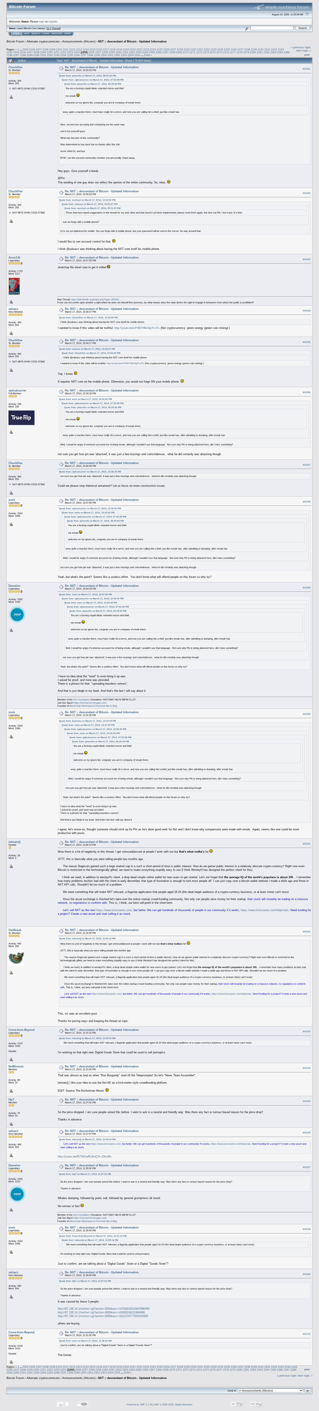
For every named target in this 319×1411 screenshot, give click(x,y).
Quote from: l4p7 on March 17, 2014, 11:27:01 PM (85, 1174)
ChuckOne (15, 67)
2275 (219, 52)
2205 (25, 49)
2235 (227, 49)
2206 (32, 49)
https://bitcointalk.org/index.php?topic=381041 (95, 299)
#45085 (307, 342)
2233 (213, 49)
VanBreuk (14, 930)
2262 (132, 52)
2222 (139, 49)
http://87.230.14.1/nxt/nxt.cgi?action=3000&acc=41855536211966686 (101, 1312)
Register (57, 33)
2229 (187, 49)
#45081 (307, 69)
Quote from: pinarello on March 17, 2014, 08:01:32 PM (87, 75)
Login (46, 33)
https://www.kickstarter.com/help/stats (265, 910)
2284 (280, 52)
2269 (179, 52)
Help (26, 33)
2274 (213, 52)
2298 (90, 55)
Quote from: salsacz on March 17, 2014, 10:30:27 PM (87, 349)
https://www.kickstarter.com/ (114, 910)
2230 (193, 49)
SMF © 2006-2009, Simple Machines (173, 1404)
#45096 (307, 1132)
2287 (16, 55)
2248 (36, 52)
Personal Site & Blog (106, 706)
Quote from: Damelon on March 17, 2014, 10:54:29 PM (87, 721)
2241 (267, 49)
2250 (50, 52)
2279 (246, 52)
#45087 (307, 465)
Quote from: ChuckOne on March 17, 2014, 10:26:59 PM (88, 317)
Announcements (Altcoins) (78, 41)
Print (307, 54)
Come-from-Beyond (21, 1029)
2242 (274, 49)
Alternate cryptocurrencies (43, 41)
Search (36, 33)
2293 (57, 55)
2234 (220, 49)
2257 (98, 52)
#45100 (307, 1334)
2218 (113, 49)
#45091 (307, 843)
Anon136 (14, 257)
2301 (110, 55)
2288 (23, 55)
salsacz (13, 308)
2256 (92, 52)
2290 (36, 55)
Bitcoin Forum (15, 41)
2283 (273, 52)
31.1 (48, 28)
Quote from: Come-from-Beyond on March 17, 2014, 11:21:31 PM (93, 1236)
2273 (206, 52)
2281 (260, 52)
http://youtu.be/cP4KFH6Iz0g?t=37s (137, 328)
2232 (207, 49)
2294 (63, 55)
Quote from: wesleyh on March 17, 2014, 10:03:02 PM (87, 200)
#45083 (307, 259)
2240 (261, 49)
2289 (30, 55)
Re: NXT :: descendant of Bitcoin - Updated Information (102, 67)
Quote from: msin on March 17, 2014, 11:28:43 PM (85, 1341)
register (52, 21)
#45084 (307, 310)
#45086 (307, 392)
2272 (199, 52)
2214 (86, 49)
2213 (79, 49)
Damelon (14, 585)
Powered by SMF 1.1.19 (139, 1404)
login (42, 21)
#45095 (307, 1101)
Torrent (56, 28)
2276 (226, 52)
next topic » (303, 50)
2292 (50, 55)
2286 (10, 55)
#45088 (307, 501)
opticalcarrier (17, 390)
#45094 (307, 1068)
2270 (186, 52)
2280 (253, 52)
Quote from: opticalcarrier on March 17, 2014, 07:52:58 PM (92, 80)
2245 (16, 52)
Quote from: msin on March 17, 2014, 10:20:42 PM (85, 399)
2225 (160, 49)
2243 (281, 49)
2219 (119, 49)
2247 (30, 52)
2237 (240, 49)
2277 (233, 52)
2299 (97, 55)
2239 (254, 49)
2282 (266, 52)
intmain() (14, 842)
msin (11, 499)
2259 (112, 52)
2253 (70, 52)
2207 (39, 49)
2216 (99, 49)
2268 (172, 52)
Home (16, 33)
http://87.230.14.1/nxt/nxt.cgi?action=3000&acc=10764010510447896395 (104, 1308)
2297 (84, 55)
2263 (139, 52)
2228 (180, 49)
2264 (145, 52)
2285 (287, 52)
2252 (63, 52)
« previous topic (301, 47)
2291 (43, 55)
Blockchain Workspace (81, 706)
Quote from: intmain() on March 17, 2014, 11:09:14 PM (87, 938)
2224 (153, 49)
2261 (125, 52)
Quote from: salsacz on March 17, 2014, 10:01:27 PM (89, 204)
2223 (146, 49)
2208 (46, 49)
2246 (23, 52)
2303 (124, 55)
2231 (200, 49)
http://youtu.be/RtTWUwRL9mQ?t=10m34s (85, 1156)
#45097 (307, 1167)
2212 (72, 49)
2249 (43, 52)
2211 (66, 49)
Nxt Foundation (81, 699)
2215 (92, 49)
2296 (77, 55)
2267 (166, 52)
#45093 (307, 1031)
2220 (126, 49)
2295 (70, 55)
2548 (147, 55)
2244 (10, 52)
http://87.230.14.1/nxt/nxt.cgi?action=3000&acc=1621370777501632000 (103, 1316)
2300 (104, 55)
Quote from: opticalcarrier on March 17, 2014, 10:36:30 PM (90, 471)
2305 (137, 55)
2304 (131, 55)
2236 (234, 49)
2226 (166, 49)
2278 (240, 52)
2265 (152, 52)
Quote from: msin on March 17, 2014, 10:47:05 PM (85, 594)
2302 (117, 55)
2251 (57, 52)
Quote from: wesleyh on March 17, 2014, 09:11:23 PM (92, 208)
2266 (159, 52)
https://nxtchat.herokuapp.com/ (90, 702)
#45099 (307, 1274)
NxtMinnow (15, 1066)
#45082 (307, 193)
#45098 (307, 1229)
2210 (59, 49)
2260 (118, 52)
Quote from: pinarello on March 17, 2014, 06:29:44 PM (92, 84)
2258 (105, 52)
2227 (173, 49)
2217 (106, 49)
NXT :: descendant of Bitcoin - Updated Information (132, 41)
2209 (52, 49)
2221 (133, 49)
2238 (247, 49)
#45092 (307, 931)
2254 (77, 52)
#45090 (307, 714)
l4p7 (11, 1099)
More (68, 33)
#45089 (307, 587)
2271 (192, 52)
